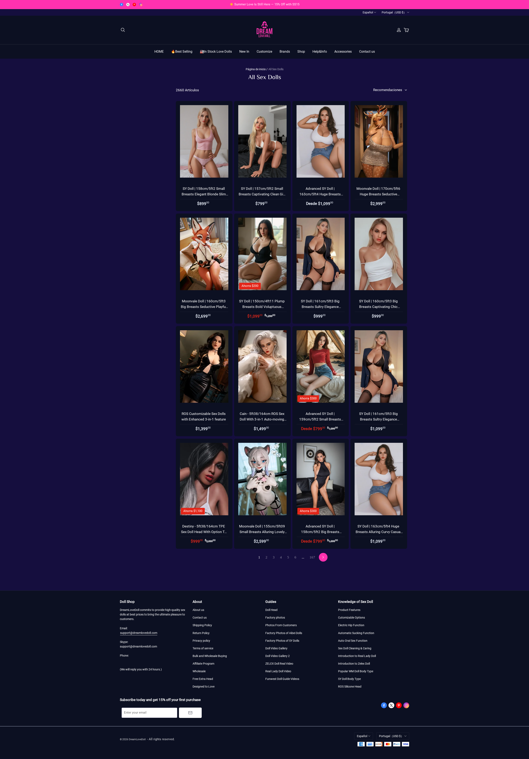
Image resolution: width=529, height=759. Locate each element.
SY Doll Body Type (349, 679)
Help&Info (319, 51)
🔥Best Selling (181, 51)
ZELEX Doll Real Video (279, 663)
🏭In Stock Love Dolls (216, 51)
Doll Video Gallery (276, 648)
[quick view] (230, 104)
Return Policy (201, 633)
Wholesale (199, 671)
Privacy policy (201, 640)
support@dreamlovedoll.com (138, 632)
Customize (264, 51)
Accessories (343, 51)
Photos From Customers (281, 625)
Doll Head (271, 610)
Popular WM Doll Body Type (355, 671)
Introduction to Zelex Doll (354, 663)
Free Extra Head (203, 679)
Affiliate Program (203, 663)
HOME (159, 51)
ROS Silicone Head (349, 686)
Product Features (349, 610)
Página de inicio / (257, 69)
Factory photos (275, 617)
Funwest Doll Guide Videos (282, 679)
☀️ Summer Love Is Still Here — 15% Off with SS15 (264, 4)
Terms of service (203, 648)
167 (312, 557)
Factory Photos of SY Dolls (282, 640)
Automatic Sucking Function (356, 633)
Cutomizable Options (351, 617)
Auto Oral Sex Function (352, 640)
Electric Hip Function (351, 625)
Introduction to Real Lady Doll (357, 656)
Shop (301, 51)
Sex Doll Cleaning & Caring (354, 648)
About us (198, 610)
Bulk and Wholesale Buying (210, 656)
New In (244, 51)
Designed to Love (203, 686)
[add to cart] (230, 114)
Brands (285, 51)
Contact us (367, 51)
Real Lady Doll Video (278, 671)
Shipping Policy (202, 625)
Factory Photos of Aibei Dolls (283, 633)
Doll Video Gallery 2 (277, 656)
